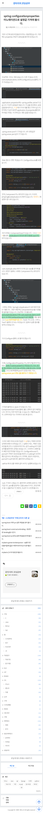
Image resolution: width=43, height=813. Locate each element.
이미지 (23, 746)
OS (22, 680)
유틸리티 (22, 750)
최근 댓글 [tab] (31, 766)
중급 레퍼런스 (22, 734)
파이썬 (35, 784)
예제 (23, 725)
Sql (23, 630)
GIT (22, 672)
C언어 (30, 781)
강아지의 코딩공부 (21, 3)
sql (17, 781)
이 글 (15, 107)
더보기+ (38, 791)
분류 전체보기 (23, 608)
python (37, 781)
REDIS (22, 709)
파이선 (23, 626)
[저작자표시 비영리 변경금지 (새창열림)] (38, 491)
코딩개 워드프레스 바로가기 (21, 601)
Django (23, 781)
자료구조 (23, 659)
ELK (22, 668)
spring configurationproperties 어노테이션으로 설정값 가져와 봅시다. (21, 20)
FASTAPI (23, 647)
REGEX (22, 676)
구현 (22, 717)
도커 (22, 697)
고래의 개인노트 (20, 810)
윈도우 (23, 688)
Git (21, 787)
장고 (23, 643)
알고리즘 (23, 664)
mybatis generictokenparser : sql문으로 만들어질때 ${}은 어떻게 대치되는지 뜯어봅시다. (16, 546)
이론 (23, 692)
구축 (22, 701)
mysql (21, 784)
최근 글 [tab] (12, 766)
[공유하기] (10, 495)
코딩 (22, 614)
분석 (23, 729)
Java (23, 622)
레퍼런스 (36, 197)
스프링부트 (10, 518)
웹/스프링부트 (10, 27)
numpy (23, 742)
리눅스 (23, 684)
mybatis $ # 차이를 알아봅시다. (12, 552)
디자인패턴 (22, 705)
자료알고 (22, 655)
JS (23, 651)
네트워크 (22, 713)
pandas (23, 738)
